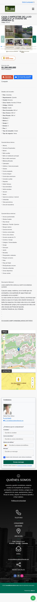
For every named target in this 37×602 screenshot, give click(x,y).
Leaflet (21, 367)
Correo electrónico (8, 436)
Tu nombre (6, 429)
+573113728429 (18, 523)
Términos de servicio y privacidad (24, 465)
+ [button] (3, 336)
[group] (18, 39)
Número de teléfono (8, 442)
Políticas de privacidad (18, 500)
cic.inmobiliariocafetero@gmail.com (14, 420)
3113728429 (8, 418)
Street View (9, 58)
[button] (1, 46)
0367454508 (18, 526)
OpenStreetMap (31, 367)
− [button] (3, 339)
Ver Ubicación (15, 383)
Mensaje (5, 448)
